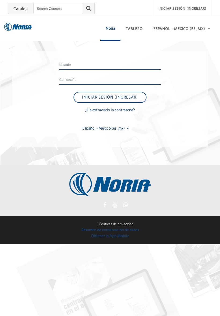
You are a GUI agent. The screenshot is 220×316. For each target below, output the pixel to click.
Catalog (20, 8)
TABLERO (134, 29)
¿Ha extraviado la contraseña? (110, 110)
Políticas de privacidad (116, 224)
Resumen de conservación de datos (110, 230)
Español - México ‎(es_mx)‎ (179, 29)
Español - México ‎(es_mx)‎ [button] (104, 128)
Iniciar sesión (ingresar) (182, 8)
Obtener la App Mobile (110, 236)
